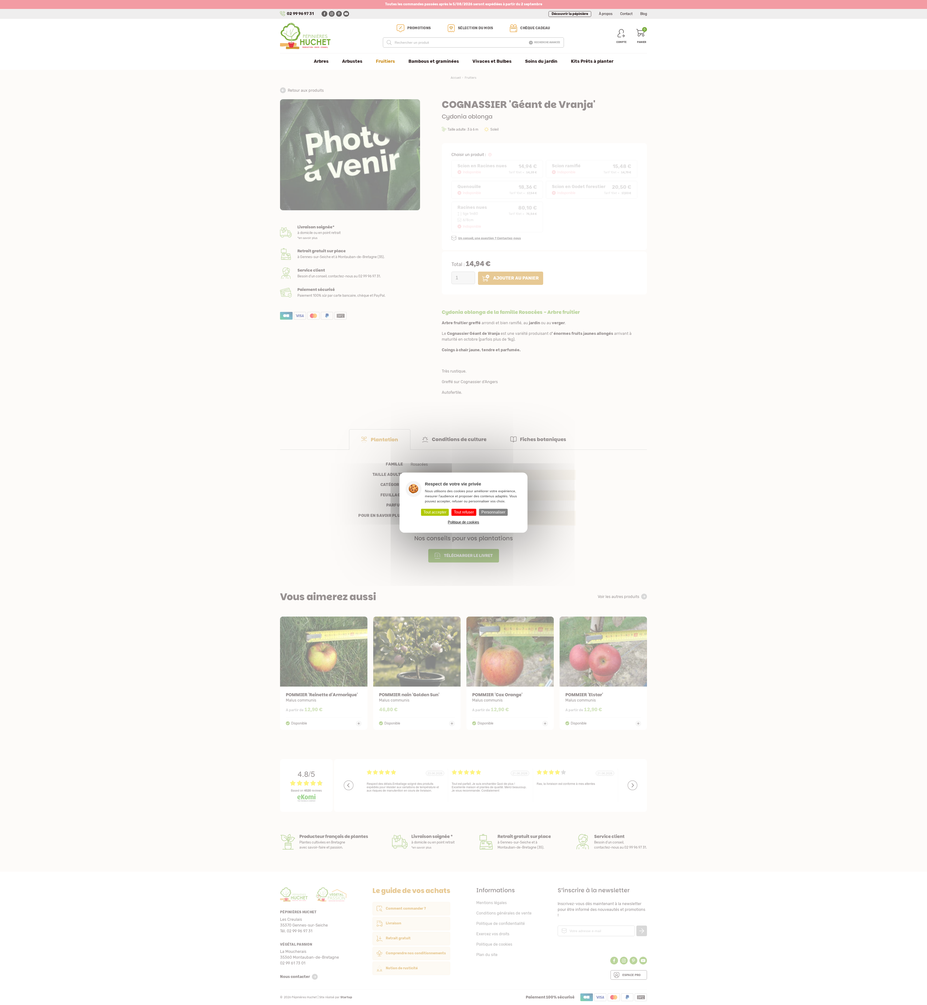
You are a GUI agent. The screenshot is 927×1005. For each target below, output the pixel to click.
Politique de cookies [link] (463, 522)
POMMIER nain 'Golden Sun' (417, 673)
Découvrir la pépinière (570, 14)
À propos (605, 14)
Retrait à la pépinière (350, 254)
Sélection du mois (475, 28)
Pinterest (339, 14)
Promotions (419, 28)
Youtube (346, 14)
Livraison (350, 233)
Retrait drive (514, 842)
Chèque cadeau (535, 28)
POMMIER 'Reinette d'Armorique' (323, 673)
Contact (626, 14)
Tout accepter (434, 512)
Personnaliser (493, 512)
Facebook (324, 14)
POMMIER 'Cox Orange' (510, 673)
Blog (643, 14)
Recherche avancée (547, 42)
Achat (350, 292)
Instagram (332, 14)
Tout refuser (464, 512)
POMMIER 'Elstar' (603, 673)
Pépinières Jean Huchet (305, 36)
